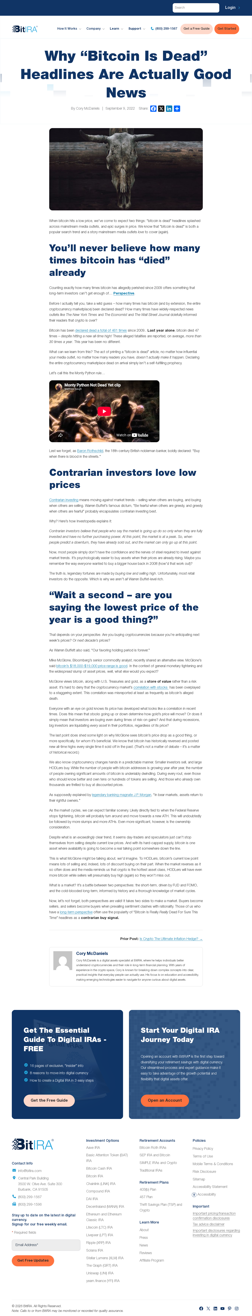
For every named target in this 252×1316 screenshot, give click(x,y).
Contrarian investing (63, 500)
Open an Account (165, 1100)
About (144, 1230)
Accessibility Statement (210, 1187)
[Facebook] (153, 108)
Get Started (227, 29)
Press (144, 1237)
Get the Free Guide (49, 1100)
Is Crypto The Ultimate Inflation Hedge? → (171, 939)
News (144, 1245)
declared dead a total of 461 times (101, 330)
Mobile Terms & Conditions (213, 1164)
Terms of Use (203, 1156)
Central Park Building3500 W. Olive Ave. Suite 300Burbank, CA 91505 (40, 1184)
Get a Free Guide (196, 29)
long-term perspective (76, 912)
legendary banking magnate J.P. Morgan (121, 795)
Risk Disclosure (204, 1171)
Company (93, 29)
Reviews (146, 1253)
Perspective (123, 293)
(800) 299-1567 (166, 29)
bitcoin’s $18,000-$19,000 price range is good (91, 666)
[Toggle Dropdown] (81, 29)
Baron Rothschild (90, 451)
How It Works (67, 29)
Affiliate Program (152, 1260)
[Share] (177, 108)
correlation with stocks (151, 687)
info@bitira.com (30, 1171)
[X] (161, 108)
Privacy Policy (203, 1148)
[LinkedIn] (169, 108)
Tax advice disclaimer (208, 1224)
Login (231, 8)
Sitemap (199, 1179)
